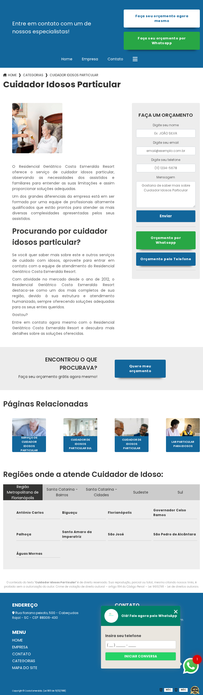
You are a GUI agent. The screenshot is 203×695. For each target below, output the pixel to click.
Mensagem (165, 177)
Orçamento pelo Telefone (165, 259)
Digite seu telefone (165, 159)
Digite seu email (166, 142)
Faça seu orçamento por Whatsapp (162, 40)
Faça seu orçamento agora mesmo (161, 18)
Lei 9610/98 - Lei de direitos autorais (173, 587)
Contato (115, 59)
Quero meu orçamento (140, 368)
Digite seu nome (166, 125)
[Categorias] (135, 59)
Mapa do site (24, 667)
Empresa (90, 59)
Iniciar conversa (140, 656)
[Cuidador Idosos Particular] (37, 128)
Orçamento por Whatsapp (166, 240)
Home (66, 59)
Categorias (33, 75)
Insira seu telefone (123, 635)
